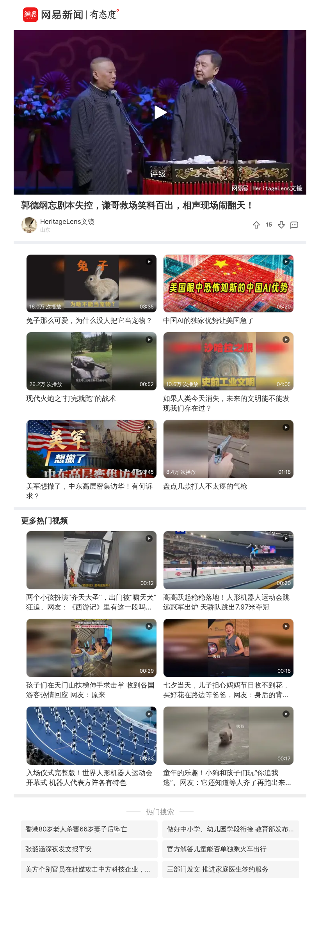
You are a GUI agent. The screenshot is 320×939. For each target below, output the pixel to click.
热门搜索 (160, 812)
